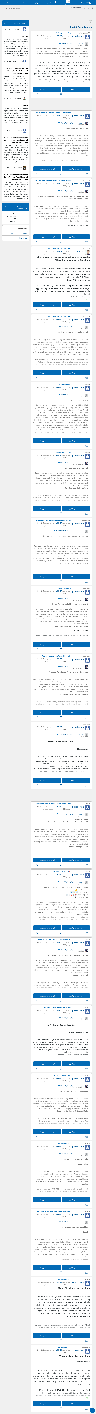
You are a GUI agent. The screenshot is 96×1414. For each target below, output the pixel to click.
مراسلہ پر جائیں (75, 89)
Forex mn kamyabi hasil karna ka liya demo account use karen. (53, 180)
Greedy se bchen (65, 384)
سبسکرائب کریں (48, 38)
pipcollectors (78, 36)
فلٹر (85, 21)
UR (7, 2)
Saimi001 (80, 251)
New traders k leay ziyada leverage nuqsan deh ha (53, 520)
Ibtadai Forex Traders (80, 27)
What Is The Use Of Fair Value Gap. (58, 248)
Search (9, 8)
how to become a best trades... (60, 724)
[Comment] (60, 94)
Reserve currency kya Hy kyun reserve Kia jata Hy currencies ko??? (53, 112)
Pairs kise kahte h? (64, 1143)
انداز (22, 2)
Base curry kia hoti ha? (63, 452)
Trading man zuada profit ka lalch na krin (56, 656)
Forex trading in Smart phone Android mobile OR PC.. (52, 803)
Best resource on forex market (11, 217)
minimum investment (63, 588)
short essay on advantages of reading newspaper (54, 1211)
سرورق (87, 7)
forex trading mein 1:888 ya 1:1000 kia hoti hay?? (54, 939)
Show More (22, 238)
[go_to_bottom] (92, 1410)
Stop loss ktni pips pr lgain (61, 1075)
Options (17, 8)
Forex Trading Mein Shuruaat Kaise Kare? (56, 1007)
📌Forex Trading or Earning (61, 871)
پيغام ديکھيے (60, 43)
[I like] (86, 94)
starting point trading (63, 33)
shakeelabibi (78, 1282)
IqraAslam (79, 1350)
